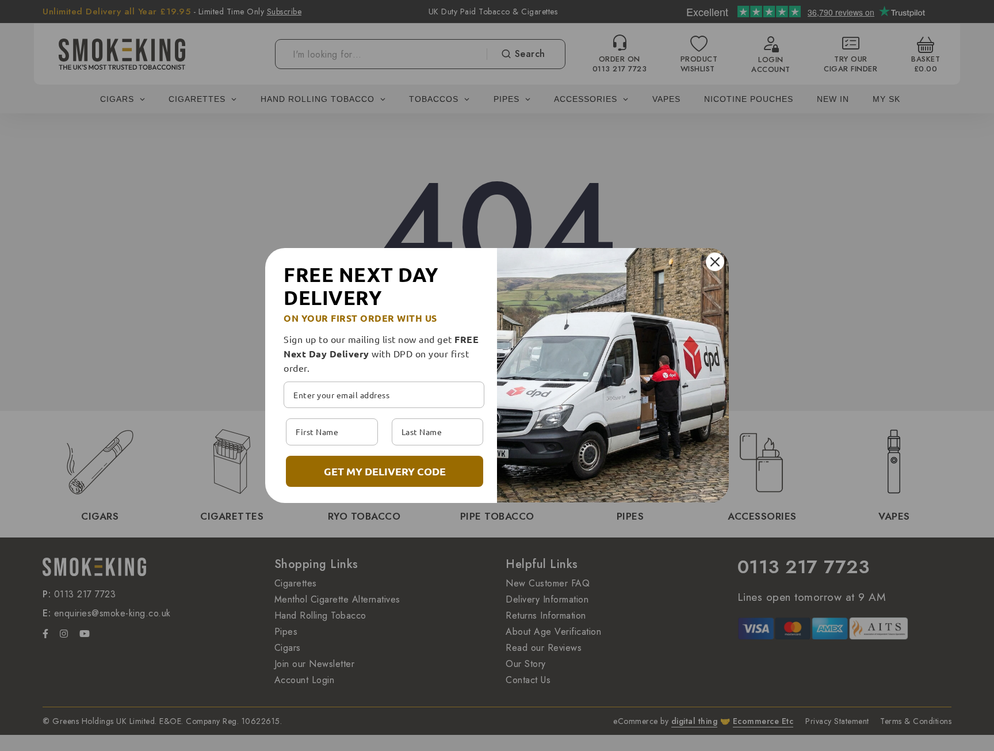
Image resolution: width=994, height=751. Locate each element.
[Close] (715, 262)
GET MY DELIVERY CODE (385, 471)
